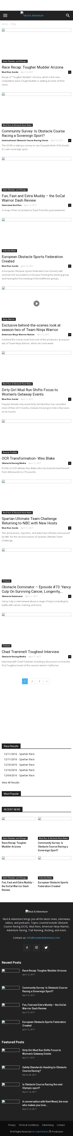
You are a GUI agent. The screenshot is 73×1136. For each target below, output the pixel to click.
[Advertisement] (36, 4)
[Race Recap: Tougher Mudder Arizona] (36, 45)
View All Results (10, 782)
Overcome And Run (12, 205)
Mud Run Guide (10, 72)
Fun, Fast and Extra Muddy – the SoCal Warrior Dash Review (33, 198)
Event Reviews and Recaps (15, 61)
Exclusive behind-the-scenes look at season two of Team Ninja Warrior (31, 327)
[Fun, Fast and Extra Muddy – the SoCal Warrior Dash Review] (36, 174)
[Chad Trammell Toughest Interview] (36, 630)
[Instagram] (36, 947)
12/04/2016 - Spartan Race (19, 775)
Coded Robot (41, 1131)
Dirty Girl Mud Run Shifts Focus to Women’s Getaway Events (30, 392)
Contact (61, 1125)
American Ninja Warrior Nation (18, 334)
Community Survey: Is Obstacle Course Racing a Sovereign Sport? (33, 133)
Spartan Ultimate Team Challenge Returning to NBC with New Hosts (29, 521)
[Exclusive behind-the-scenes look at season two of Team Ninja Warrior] (36, 303)
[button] (68, 15)
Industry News (9, 250)
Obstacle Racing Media (14, 463)
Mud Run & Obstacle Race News (17, 125)
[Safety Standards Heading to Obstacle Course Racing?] (10, 1072)
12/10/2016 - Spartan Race (19, 764)
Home (5, 24)
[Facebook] (26, 947)
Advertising (48, 1125)
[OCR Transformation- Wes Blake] (36, 436)
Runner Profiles (10, 452)
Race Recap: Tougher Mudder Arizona (32, 67)
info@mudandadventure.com (43, 937)
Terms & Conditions (29, 1125)
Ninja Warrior (9, 319)
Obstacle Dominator (12, 596)
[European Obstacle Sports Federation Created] (36, 235)
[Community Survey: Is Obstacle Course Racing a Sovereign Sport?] (36, 109)
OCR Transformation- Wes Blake (28, 458)
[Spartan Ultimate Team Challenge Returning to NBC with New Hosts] (36, 497)
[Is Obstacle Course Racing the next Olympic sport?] (10, 1089)
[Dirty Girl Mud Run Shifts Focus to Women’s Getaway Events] (36, 368)
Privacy (11, 1125)
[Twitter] (46, 947)
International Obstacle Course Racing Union (25, 140)
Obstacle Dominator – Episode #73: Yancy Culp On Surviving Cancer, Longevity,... (36, 589)
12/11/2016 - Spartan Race (19, 754)
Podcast (6, 581)
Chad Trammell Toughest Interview (30, 652)
